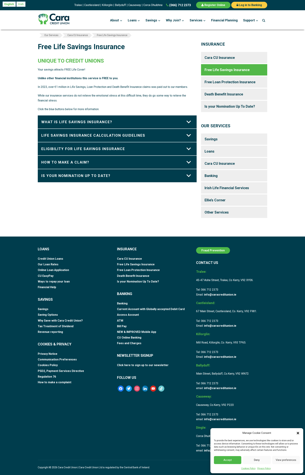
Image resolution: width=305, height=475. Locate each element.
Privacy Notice (47, 353)
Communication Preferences (57, 359)
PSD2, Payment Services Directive (61, 371)
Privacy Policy (264, 468)
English (9, 4)
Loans (132, 20)
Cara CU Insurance (220, 58)
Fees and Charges (129, 343)
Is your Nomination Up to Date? (75, 176)
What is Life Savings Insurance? (76, 122)
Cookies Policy (248, 468)
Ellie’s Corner (215, 200)
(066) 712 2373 (180, 5)
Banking (211, 176)
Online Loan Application (53, 270)
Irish (21, 4)
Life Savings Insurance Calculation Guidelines (93, 135)
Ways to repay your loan (54, 281)
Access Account (128, 314)
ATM (120, 320)
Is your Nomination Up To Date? (230, 106)
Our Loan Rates (48, 264)
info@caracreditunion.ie (220, 294)
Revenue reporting (50, 332)
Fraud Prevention (213, 250)
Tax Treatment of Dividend (55, 326)
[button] (298, 433)
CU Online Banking (129, 337)
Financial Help (47, 287)
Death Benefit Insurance (224, 94)
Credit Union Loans (50, 258)
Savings (151, 20)
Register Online (214, 5)
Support (249, 20)
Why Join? (173, 20)
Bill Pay (122, 326)
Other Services (217, 212)
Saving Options (48, 314)
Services (196, 20)
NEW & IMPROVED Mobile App (136, 332)
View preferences (286, 460)
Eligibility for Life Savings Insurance (83, 149)
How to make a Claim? (65, 162)
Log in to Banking (250, 5)
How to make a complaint (54, 382)
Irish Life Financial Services (227, 188)
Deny (257, 460)
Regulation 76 (47, 376)
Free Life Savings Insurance (227, 70)
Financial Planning (224, 20)
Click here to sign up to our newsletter (143, 365)
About (114, 20)
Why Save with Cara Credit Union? (60, 320)
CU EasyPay (45, 276)
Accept (227, 460)
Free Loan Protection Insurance (230, 82)
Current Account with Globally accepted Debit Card (151, 309)
